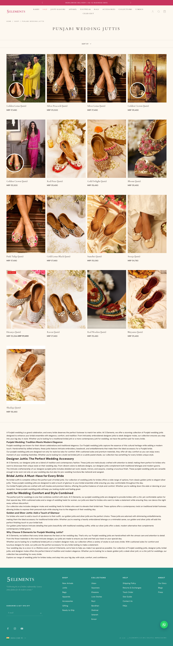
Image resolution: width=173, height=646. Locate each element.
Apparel (73, 9)
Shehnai (94, 610)
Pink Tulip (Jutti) (14, 256)
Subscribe (41, 613)
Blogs (160, 587)
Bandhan (95, 605)
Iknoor (94, 619)
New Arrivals (67, 583)
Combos (139, 9)
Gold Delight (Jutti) (97, 181)
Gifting (65, 605)
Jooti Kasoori (58, 9)
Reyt (93, 601)
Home (8, 21)
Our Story (162, 583)
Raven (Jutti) (53, 332)
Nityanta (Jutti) (135, 332)
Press (160, 592)
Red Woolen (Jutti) (96, 332)
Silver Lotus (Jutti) (96, 105)
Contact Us (127, 601)
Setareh (94, 614)
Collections (125, 9)
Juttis (64, 587)
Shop (16, 21)
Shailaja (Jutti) (13, 407)
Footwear (85, 9)
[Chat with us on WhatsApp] (164, 624)
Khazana (95, 592)
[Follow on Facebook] (7, 628)
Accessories (109, 9)
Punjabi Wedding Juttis (33, 21)
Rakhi (36, 9)
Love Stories (96, 596)
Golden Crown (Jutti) (138, 105)
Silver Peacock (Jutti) (57, 105)
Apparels (66, 596)
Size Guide (127, 596)
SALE (45, 9)
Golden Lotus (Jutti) (16, 105)
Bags (96, 9)
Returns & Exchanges (132, 587)
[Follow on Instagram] (15, 628)
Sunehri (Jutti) (94, 256)
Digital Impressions (157, 638)
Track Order (128, 592)
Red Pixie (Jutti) (55, 181)
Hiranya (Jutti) (13, 332)
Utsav (93, 583)
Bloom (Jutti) (134, 181)
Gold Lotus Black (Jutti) (58, 256)
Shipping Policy (129, 583)
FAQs (125, 605)
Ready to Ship (68, 610)
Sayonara (95, 587)
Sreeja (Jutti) (134, 256)
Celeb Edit (88, 13)
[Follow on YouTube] (22, 628)
